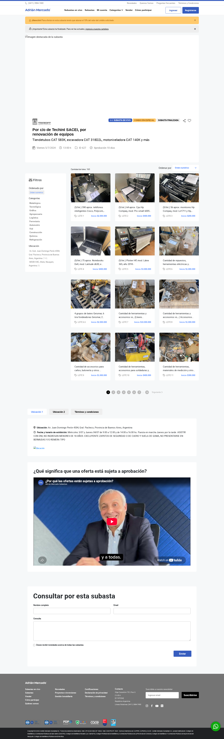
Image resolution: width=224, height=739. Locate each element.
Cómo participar (143, 10)
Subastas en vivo (73, 10)
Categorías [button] (115, 10)
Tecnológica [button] (35, 207)
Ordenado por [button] (36, 188)
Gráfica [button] (32, 210)
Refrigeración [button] (35, 240)
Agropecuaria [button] (35, 214)
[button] (45, 198)
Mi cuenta (102, 10)
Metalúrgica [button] (34, 203)
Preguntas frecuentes (165, 3)
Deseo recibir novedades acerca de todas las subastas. (60, 644)
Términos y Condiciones (188, 3)
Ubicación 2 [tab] (59, 411)
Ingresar (173, 10)
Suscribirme (190, 695)
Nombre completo (41, 605)
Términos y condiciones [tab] (87, 411)
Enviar (182, 653)
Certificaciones (91, 689)
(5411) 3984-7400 (35, 3)
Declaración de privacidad (96, 692)
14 (147, 392)
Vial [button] (31, 229)
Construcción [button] (35, 232)
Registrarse (190, 10)
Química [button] (33, 236)
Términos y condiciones (95, 696)
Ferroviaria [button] (34, 221)
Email (116, 605)
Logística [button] (33, 218)
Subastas (89, 10)
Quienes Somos (146, 3)
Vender (129, 10)
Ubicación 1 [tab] (37, 411)
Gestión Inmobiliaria (63, 696)
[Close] (194, 20)
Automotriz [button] (34, 225)
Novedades (132, 3)
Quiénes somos (32, 703)
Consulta (37, 618)
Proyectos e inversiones (65, 692)
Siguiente (156, 392)
